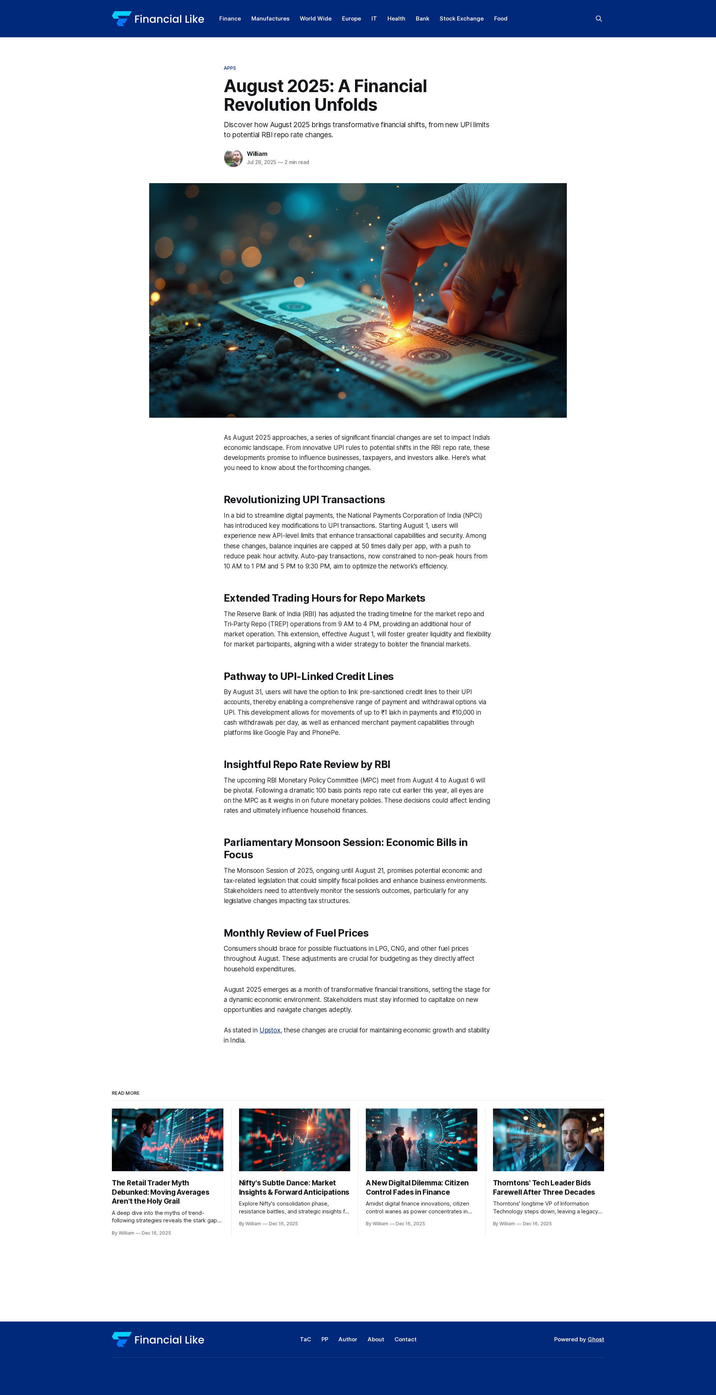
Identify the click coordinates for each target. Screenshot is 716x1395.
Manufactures (270, 18)
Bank (422, 18)
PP (324, 1339)
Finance (230, 18)
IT (374, 18)
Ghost (596, 1339)
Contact (406, 1339)
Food (501, 18)
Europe (351, 18)
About (376, 1339)
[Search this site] (599, 19)
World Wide (316, 18)
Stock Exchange (462, 18)
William (257, 153)
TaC (305, 1339)
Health (396, 18)
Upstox (270, 1030)
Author (348, 1339)
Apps (230, 68)
